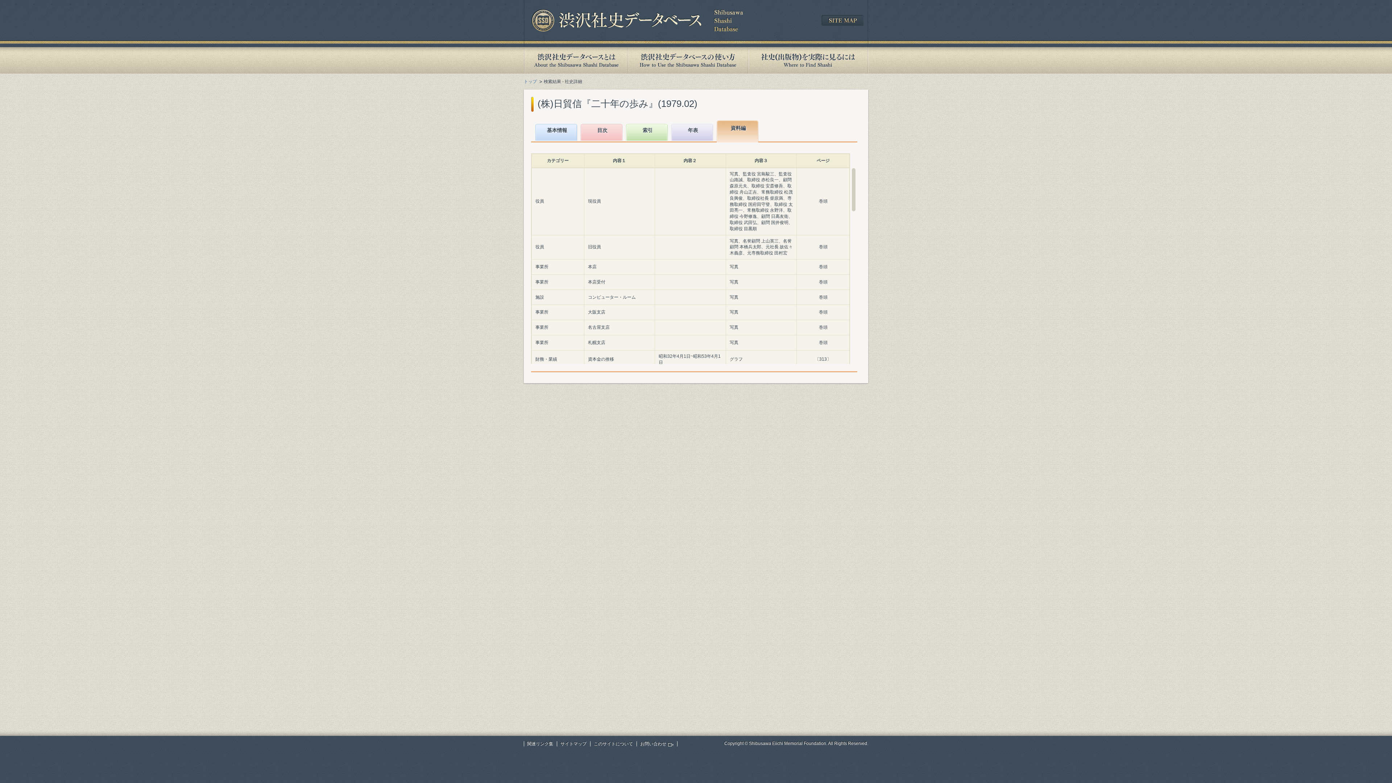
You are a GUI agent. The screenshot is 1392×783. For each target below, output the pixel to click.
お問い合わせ (653, 743)
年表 (693, 130)
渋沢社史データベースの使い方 (688, 60)
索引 (648, 130)
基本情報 (557, 130)
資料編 (738, 128)
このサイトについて (613, 743)
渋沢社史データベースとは (576, 60)
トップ (530, 81)
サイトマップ (573, 743)
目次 (602, 130)
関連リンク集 (540, 743)
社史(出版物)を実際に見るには (808, 60)
